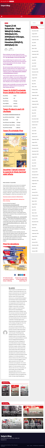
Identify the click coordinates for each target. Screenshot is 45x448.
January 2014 (34, 192)
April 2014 (34, 189)
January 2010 (34, 242)
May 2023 (34, 45)
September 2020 (35, 95)
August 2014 (34, 183)
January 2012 (34, 218)
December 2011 (35, 221)
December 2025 (35, 30)
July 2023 (34, 42)
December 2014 (35, 174)
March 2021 (34, 86)
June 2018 (34, 130)
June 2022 (34, 63)
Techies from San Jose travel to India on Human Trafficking (8, 279)
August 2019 (34, 107)
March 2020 (34, 98)
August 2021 (34, 77)
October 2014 (34, 177)
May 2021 (34, 83)
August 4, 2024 (28, 414)
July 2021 (34, 80)
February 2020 (35, 101)
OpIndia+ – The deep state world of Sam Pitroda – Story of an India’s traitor (11, 425)
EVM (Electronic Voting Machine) (38, 445)
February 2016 (35, 145)
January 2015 (34, 171)
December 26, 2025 (7, 414)
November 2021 (35, 71)
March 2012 (34, 212)
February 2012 (35, 215)
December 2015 (35, 148)
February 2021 (35, 89)
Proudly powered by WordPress (6, 445)
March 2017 (34, 133)
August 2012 (34, 204)
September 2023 (35, 39)
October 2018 (34, 124)
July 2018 (34, 127)
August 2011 (34, 224)
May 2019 (34, 113)
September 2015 (35, 154)
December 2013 (35, 195)
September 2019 (35, 104)
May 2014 (34, 186)
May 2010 (34, 239)
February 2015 (35, 168)
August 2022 (34, 57)
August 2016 (34, 142)
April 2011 (34, 227)
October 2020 (34, 92)
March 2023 (34, 48)
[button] (41, 16)
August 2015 (34, 157)
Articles (4, 387)
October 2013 (34, 198)
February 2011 (35, 230)
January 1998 (34, 251)
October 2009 (34, 248)
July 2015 (34, 160)
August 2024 (34, 33)
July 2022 (34, 60)
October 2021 (34, 74)
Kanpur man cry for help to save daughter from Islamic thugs (21, 279)
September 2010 (35, 233)
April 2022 (34, 66)
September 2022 (35, 54)
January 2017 (34, 136)
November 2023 (35, 36)
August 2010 (34, 236)
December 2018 (35, 118)
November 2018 (35, 121)
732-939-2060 (9, 64)
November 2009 (35, 245)
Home (28, 445)
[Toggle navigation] (21, 16)
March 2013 (34, 201)
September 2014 (35, 180)
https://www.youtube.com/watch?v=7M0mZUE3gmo (13, 196)
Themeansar (3, 446)
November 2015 (35, 151)
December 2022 (35, 51)
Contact (31, 445)
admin (11, 48)
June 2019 (34, 110)
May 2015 (34, 165)
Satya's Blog (5, 6)
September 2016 (35, 139)
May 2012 (34, 207)
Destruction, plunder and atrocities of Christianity (11, 412)
